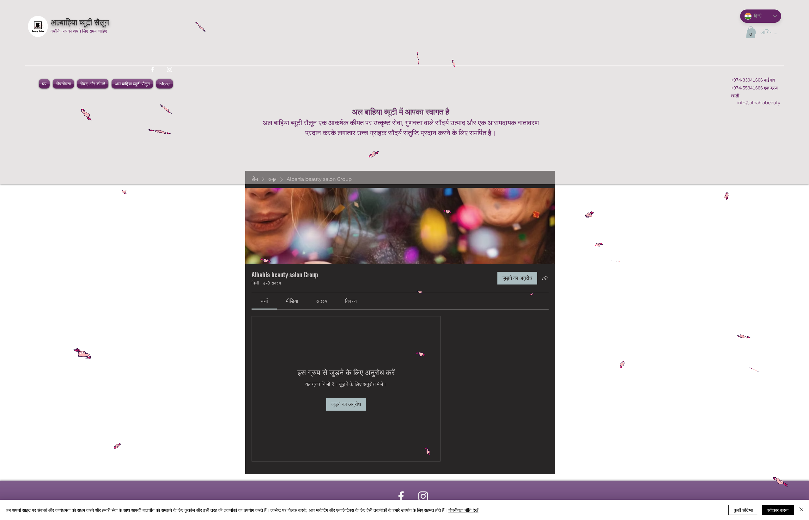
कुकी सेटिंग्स (743, 510)
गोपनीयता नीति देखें (463, 510)
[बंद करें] (801, 510)
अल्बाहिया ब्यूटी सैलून (80, 21)
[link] (264, 301)
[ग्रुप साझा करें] (545, 278)
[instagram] (169, 69)
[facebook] (152, 69)
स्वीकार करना (777, 510)
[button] (751, 32)
